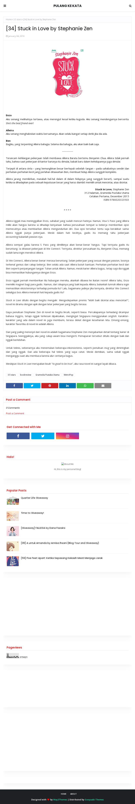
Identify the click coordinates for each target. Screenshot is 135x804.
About (73, 794)
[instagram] (67, 436)
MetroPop (68, 374)
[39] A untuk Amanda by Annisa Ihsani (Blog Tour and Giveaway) (60, 543)
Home (9, 19)
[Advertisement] (67, 606)
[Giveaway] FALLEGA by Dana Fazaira (43, 528)
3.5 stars (17, 19)
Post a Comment (15, 413)
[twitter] (42, 436)
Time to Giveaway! (32, 513)
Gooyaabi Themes (94, 799)
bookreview (25, 374)
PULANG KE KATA (68, 5)
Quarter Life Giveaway (34, 498)
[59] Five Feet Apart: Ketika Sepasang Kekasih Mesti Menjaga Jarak (62, 558)
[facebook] (18, 436)
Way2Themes (60, 799)
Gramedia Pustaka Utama (47, 374)
